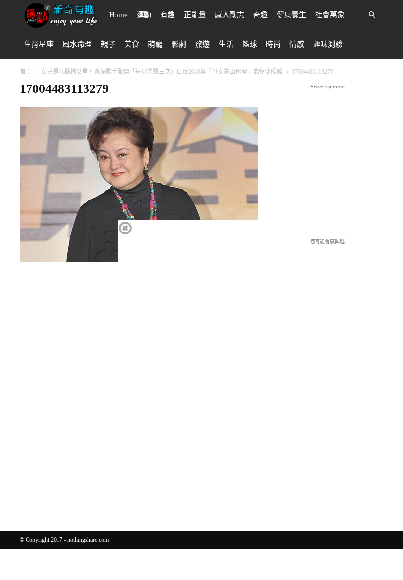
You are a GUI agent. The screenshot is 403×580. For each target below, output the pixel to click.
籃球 (249, 44)
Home (118, 15)
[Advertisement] (337, 153)
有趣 (167, 15)
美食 (131, 44)
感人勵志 (229, 15)
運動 (144, 15)
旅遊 (202, 44)
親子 (108, 44)
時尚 (273, 44)
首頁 (25, 71)
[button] (371, 15)
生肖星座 (39, 44)
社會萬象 (330, 15)
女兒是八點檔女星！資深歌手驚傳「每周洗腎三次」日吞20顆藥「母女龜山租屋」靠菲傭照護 (162, 71)
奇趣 (260, 15)
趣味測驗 (328, 44)
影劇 (179, 44)
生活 (226, 44)
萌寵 (155, 44)
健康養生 (291, 15)
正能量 (195, 15)
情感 (296, 44)
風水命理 (77, 44)
